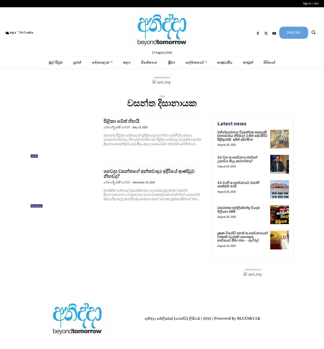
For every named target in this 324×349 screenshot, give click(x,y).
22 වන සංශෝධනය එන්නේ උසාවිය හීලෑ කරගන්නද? (237, 159)
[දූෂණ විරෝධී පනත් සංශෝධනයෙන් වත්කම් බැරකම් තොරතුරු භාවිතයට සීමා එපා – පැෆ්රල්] (279, 240)
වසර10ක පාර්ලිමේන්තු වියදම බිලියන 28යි (238, 210)
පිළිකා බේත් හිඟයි (121, 121)
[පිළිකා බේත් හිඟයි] (65, 137)
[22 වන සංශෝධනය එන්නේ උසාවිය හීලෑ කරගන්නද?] (279, 164)
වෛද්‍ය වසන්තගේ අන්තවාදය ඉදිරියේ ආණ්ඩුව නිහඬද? (149, 174)
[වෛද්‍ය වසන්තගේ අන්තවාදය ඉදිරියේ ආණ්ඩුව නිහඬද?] (65, 187)
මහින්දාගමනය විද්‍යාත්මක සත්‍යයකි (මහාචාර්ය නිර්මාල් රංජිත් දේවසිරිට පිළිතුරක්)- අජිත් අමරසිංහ (242, 136)
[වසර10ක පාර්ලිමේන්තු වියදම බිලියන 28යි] (279, 214)
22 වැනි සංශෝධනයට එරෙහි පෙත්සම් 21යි (238, 185)
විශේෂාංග (37, 205)
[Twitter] (266, 34)
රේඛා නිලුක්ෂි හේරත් (116, 127)
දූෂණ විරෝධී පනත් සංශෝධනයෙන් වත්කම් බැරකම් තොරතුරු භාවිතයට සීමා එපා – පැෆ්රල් (242, 237)
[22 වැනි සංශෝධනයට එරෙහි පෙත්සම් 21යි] (279, 189)
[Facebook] (258, 34)
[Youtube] (274, 34)
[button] (313, 32)
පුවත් (34, 156)
